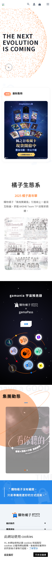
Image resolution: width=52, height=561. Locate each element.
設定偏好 (8, 554)
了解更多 (33, 548)
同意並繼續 (40, 554)
